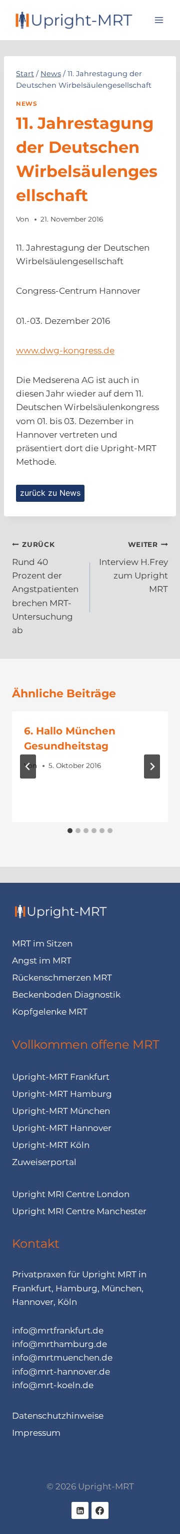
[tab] (70, 830)
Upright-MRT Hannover (62, 1128)
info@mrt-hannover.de (61, 1372)
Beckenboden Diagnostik (66, 995)
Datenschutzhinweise (58, 1416)
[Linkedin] (80, 1510)
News (26, 103)
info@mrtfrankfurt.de (58, 1330)
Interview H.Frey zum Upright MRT (133, 567)
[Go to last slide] (28, 766)
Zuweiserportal (44, 1162)
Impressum (36, 1433)
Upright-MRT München (61, 1111)
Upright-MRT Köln (51, 1145)
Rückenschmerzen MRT (62, 978)
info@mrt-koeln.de (53, 1385)
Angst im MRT (42, 960)
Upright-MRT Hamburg (62, 1094)
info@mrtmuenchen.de (62, 1358)
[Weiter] (152, 766)
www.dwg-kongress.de (65, 350)
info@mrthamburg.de (59, 1344)
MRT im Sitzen (42, 943)
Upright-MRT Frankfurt (61, 1077)
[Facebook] (100, 1510)
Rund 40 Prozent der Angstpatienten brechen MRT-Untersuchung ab (45, 587)
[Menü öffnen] (159, 20)
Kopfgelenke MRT (50, 1012)
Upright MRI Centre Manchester (79, 1211)
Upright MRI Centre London (71, 1194)
